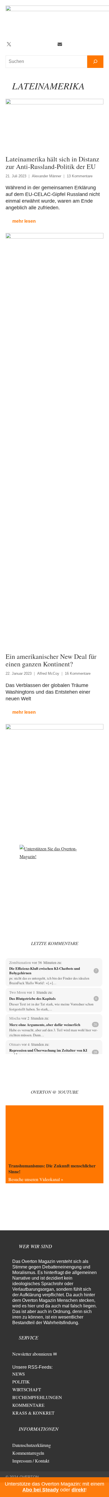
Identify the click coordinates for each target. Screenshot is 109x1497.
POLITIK (21, 1382)
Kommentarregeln (28, 1453)
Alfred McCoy (48, 673)
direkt (78, 1490)
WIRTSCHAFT (26, 1389)
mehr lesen (24, 221)
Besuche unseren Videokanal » (35, 1179)
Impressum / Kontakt (30, 1461)
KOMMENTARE (28, 1405)
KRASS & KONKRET (33, 1413)
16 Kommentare (78, 673)
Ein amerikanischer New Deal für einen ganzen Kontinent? (51, 660)
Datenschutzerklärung (31, 1445)
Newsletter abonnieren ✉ (34, 1354)
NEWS (18, 1374)
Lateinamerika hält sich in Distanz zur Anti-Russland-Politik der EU (52, 162)
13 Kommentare (80, 176)
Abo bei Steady (40, 1490)
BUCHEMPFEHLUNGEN (37, 1397)
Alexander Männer (46, 176)
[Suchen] (95, 61)
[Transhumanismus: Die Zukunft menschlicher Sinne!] (54, 1132)
